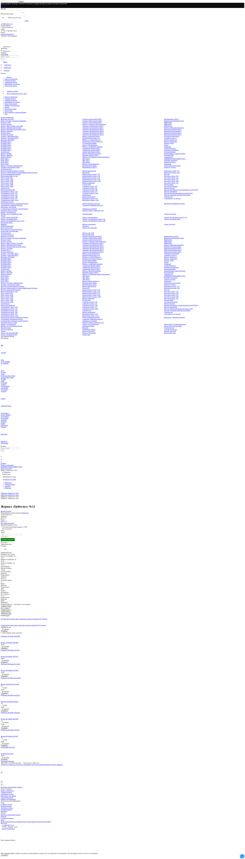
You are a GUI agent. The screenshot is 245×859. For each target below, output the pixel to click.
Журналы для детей (7, 119)
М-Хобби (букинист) (171, 160)
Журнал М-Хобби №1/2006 (9, 670)
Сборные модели (10, 80)
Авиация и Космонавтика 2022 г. (93, 133)
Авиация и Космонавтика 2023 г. (93, 131)
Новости (3, 816)
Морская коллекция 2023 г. (173, 134)
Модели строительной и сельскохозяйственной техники (19, 172)
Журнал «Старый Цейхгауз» (91, 140)
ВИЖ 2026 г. (168, 122)
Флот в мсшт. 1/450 (7, 186)
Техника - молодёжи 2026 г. (10, 136)
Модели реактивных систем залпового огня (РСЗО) (181, 190)
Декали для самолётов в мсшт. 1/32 (175, 217)
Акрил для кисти (169, 224)
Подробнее (4, 5)
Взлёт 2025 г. (5, 159)
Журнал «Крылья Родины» (91, 136)
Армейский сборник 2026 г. (91, 148)
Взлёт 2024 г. (5, 160)
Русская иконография (89, 143)
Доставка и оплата (7, 808)
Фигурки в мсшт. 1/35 (171, 183)
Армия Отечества (170, 148)
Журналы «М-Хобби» (8, 140)
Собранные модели (11, 82)
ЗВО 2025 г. (86, 160)
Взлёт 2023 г (5, 162)
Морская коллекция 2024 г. (173, 133)
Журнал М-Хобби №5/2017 (9, 736)
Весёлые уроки (6, 122)
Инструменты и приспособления (15, 112)
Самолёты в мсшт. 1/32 (89, 186)
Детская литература (7, 234)
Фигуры (166, 174)
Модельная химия (10, 109)
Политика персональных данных (11, 787)
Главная (3, 463)
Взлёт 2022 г (5, 164)
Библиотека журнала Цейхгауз (92, 141)
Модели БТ (86, 172)
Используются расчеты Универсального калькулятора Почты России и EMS (26, 822)
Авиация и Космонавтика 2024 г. (93, 129)
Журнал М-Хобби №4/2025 (9, 701)
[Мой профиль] (2, 453)
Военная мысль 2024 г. (171, 119)
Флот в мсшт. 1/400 (7, 184)
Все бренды (4, 338)
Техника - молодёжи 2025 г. (10, 138)
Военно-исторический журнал (174, 121)
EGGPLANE (86, 184)
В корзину (4, 536)
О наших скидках (6, 804)
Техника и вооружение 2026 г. (10, 167)
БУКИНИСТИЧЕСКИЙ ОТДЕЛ (174, 159)
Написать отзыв (6, 606)
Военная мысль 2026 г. (89, 165)
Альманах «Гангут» (170, 138)
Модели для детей (88, 233)
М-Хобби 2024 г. (6, 145)
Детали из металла (170, 214)
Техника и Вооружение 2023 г (92, 122)
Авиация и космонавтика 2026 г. (93, 126)
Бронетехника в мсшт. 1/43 (91, 176)
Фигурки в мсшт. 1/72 (171, 179)
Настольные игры (88, 234)
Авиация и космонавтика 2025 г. (93, 128)
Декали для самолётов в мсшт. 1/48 (93, 221)
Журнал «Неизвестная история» (11, 128)
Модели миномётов (170, 191)
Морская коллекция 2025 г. (173, 131)
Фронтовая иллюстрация (172, 165)
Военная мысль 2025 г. (89, 167)
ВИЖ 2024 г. (168, 126)
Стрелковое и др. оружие (172, 198)
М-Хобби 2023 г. (6, 147)
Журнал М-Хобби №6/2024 (9, 719)
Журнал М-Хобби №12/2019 (10, 684)
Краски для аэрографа (89, 228)
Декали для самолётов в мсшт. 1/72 (93, 219)
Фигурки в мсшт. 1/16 (171, 176)
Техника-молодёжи (7, 134)
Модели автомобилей (8, 190)
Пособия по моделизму (171, 136)
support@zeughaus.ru (7, 34)
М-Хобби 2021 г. (6, 150)
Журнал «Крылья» (7, 155)
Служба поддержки (7, 818)
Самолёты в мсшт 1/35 (89, 188)
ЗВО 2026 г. (86, 159)
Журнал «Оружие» (7, 131)
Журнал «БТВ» (169, 143)
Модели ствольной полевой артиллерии (177, 195)
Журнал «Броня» (6, 153)
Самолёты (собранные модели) (92, 205)
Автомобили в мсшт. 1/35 (9, 193)
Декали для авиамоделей (9, 219)
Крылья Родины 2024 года (91, 138)
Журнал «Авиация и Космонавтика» (94, 124)
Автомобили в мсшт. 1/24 (9, 191)
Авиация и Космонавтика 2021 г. (93, 134)
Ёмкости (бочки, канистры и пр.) (93, 210)
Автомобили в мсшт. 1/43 (9, 195)
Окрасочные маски (11, 86)
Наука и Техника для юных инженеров (13, 121)
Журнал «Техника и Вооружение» (12, 165)
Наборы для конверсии (12, 105)
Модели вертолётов (88, 197)
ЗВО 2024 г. (86, 162)
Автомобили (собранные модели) (12, 205)
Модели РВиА (169, 184)
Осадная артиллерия (170, 186)
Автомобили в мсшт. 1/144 (9, 200)
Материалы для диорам (12, 84)
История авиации (170, 152)
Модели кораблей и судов (9, 176)
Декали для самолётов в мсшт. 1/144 (12, 221)
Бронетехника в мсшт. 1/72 (91, 178)
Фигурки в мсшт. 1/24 (171, 178)
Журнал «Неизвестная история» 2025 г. (13, 129)
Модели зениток (169, 188)
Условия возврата (6, 809)
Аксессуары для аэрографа (9, 231)
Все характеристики (7, 523)
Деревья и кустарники (89, 209)
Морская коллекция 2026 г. (173, 129)
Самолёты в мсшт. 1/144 (90, 193)
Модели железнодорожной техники (12, 171)
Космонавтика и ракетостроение (174, 153)
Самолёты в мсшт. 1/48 (89, 190)
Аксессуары (8, 111)
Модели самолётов (88, 183)
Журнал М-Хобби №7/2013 (9, 656)
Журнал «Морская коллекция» (174, 128)
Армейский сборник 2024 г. (91, 152)
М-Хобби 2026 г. (6, 141)
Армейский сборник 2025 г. (91, 150)
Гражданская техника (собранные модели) (14, 203)
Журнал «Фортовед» (171, 141)
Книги (166, 145)
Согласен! (4, 855)
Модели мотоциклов (89, 171)
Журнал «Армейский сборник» (92, 147)
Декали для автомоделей (172, 219)
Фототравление (87, 214)
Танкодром (167, 164)
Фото (2, 820)
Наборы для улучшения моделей (11, 214)
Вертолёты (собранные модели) (174, 203)
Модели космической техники (10, 174)
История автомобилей (171, 150)
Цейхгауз (26, 513)
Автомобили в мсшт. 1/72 (9, 198)
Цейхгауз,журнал (169, 162)
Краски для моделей (89, 224)
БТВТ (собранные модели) (91, 203)
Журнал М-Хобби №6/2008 (9, 642)
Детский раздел (6, 233)
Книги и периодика (11, 79)
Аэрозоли (85, 226)
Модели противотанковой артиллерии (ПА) (178, 193)
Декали (7, 107)
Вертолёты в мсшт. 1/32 (90, 198)
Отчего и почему (6, 124)
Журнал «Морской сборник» (91, 153)
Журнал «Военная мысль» (90, 164)
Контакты (4, 811)
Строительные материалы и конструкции (14, 209)
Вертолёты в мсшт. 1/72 (172, 171)
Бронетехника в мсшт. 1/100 (91, 181)
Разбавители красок (7, 226)
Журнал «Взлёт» (6, 157)
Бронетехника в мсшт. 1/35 (91, 174)
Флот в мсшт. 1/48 (6, 178)
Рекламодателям (6, 806)
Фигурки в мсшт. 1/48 (171, 181)
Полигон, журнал (170, 167)
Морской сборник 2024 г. (90, 155)
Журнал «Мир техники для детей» (12, 126)
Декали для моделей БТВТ (9, 217)
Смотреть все (5, 152)
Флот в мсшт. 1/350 (7, 183)
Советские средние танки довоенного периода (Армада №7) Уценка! (23, 625)
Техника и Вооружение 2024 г (92, 121)
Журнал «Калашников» (90, 145)
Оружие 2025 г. (6, 133)
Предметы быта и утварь (9, 210)
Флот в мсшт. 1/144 (7, 179)
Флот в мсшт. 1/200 (7, 181)
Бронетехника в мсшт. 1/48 (91, 179)
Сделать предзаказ (8, 539)
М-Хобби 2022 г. (6, 148)
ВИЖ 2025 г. (168, 124)
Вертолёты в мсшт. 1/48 (172, 172)
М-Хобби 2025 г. (6, 143)
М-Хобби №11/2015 (7, 753)
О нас (2, 803)
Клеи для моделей (7, 228)
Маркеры (4, 224)
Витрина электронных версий (10, 815)
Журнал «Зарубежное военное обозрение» (96, 157)
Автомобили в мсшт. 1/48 (9, 197)
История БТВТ (169, 155)
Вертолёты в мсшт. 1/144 (90, 200)
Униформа (167, 147)
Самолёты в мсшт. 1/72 (89, 191)
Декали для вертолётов (89, 217)
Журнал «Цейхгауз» (170, 140)
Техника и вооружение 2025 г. (92, 119)
